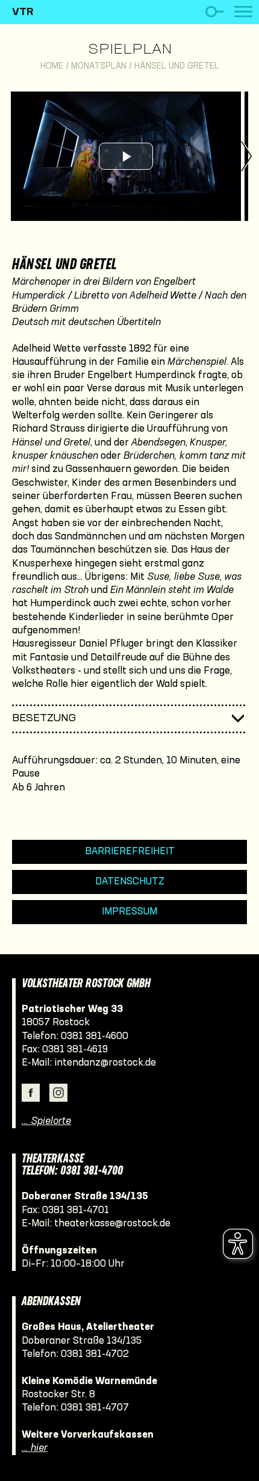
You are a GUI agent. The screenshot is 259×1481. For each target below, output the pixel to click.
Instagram (58, 1093)
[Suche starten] (214, 11)
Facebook (31, 1093)
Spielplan (130, 50)
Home (51, 66)
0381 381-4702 (95, 1354)
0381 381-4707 (95, 1408)
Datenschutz (129, 882)
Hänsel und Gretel (176, 66)
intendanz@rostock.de (105, 1063)
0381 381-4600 (94, 1036)
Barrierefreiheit (130, 851)
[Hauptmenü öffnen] (243, 11)
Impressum (129, 912)
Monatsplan (98, 66)
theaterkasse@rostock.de (112, 1224)
